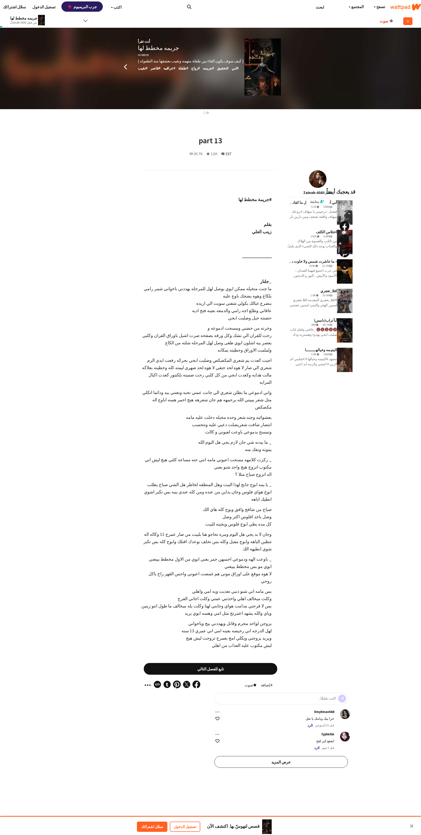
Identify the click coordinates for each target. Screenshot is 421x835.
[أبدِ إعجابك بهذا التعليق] (217, 719)
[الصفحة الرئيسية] (405, 7)
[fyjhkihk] (345, 736)
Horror (143, 55)
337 (228, 153)
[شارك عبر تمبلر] (344, 265)
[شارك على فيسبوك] (344, 226)
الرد (310, 725)
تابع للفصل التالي (210, 668)
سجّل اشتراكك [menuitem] (14, 6)
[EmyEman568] (345, 714)
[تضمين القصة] (344, 279)
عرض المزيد (281, 761)
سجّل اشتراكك (152, 826)
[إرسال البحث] (189, 7)
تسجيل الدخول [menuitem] (44, 6)
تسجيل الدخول (185, 826)
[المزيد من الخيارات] (217, 712)
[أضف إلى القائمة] (407, 21)
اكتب (117, 7)
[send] (342, 698)
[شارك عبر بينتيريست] (344, 252)
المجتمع (357, 6)
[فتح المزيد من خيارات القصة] (344, 292)
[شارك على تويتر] (344, 239)
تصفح (380, 6)
